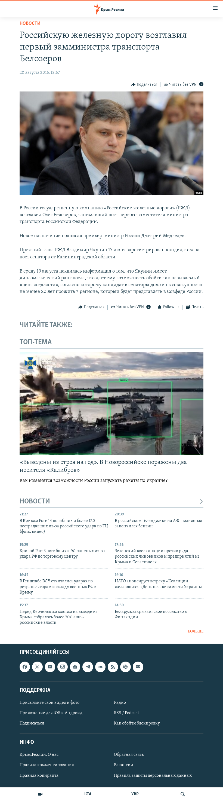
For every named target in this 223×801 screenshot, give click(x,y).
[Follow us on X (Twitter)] (37, 667)
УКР (135, 794)
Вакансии (123, 765)
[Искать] (183, 794)
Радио (120, 703)
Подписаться (32, 723)
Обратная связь (129, 755)
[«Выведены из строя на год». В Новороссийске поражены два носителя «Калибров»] (111, 403)
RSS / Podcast (126, 713)
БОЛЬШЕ (195, 631)
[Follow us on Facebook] (25, 667)
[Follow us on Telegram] (87, 667)
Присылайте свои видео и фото (49, 703)
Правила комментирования (47, 765)
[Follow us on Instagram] (62, 667)
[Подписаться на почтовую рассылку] (138, 667)
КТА (87, 794)
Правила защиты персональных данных (153, 776)
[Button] (144, 84)
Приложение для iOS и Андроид (51, 713)
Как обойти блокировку (137, 723)
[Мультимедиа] (40, 794)
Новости (30, 23)
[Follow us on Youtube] (50, 667)
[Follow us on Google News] (75, 667)
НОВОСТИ (35, 501)
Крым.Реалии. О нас (39, 755)
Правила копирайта (39, 776)
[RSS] (113, 667)
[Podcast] (125, 667)
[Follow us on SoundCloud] (100, 667)
